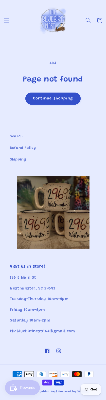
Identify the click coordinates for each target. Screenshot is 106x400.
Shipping (18, 159)
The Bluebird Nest (44, 391)
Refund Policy (23, 148)
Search (16, 136)
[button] (6, 20)
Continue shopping (53, 98)
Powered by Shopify (73, 391)
